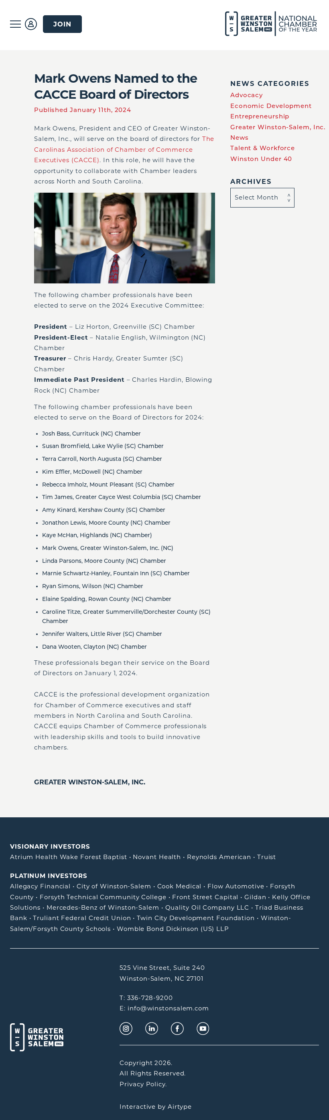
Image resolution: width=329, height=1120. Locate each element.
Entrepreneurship (259, 116)
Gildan (255, 897)
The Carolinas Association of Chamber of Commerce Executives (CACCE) (124, 149)
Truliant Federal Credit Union (82, 918)
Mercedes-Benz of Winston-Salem (103, 907)
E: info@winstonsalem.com (164, 1008)
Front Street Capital (205, 897)
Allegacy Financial (40, 886)
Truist (266, 857)
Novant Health (157, 857)
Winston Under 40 (261, 159)
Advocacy (246, 95)
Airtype (180, 1106)
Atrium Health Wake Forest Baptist (68, 857)
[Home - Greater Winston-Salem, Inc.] (262, 24)
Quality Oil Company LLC (207, 907)
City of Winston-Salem (114, 886)
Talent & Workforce (262, 148)
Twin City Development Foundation (196, 918)
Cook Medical (179, 886)
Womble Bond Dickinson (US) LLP (173, 929)
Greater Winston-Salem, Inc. (89, 782)
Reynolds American (219, 857)
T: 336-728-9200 (146, 998)
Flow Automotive (235, 886)
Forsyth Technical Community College (103, 897)
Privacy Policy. (143, 1084)
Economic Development (271, 106)
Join (62, 24)
